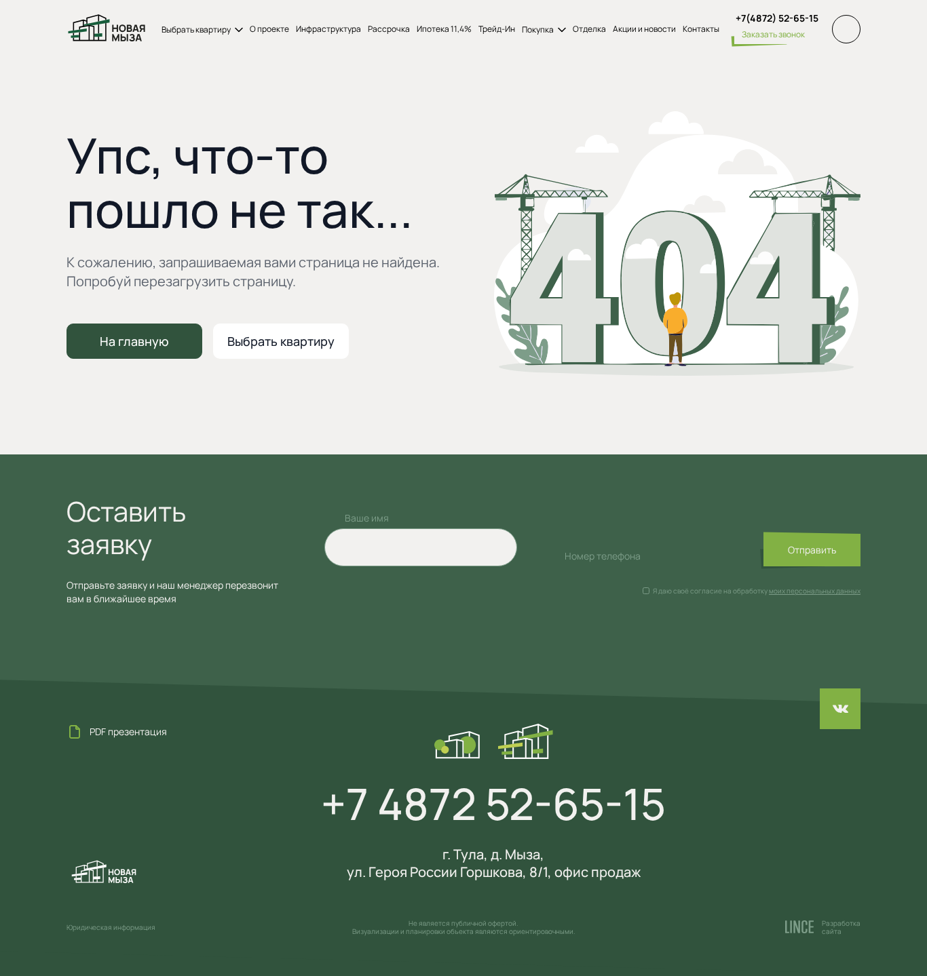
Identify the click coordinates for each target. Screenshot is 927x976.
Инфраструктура (328, 29)
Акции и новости (644, 29)
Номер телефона (603, 555)
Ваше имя (367, 517)
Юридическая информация (111, 927)
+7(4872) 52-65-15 (777, 18)
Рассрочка (389, 29)
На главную (134, 341)
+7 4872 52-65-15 (493, 803)
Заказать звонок (773, 34)
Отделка (589, 29)
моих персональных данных (814, 591)
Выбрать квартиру (281, 341)
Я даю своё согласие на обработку (710, 591)
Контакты (701, 29)
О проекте (269, 29)
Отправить (812, 549)
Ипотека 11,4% (444, 29)
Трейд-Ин (496, 29)
